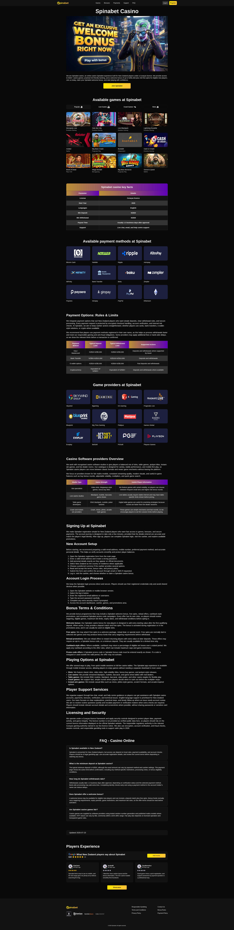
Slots (154, 107)
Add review (156, 855)
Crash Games (128, 107)
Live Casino (103, 107)
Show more (117, 887)
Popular (77, 107)
